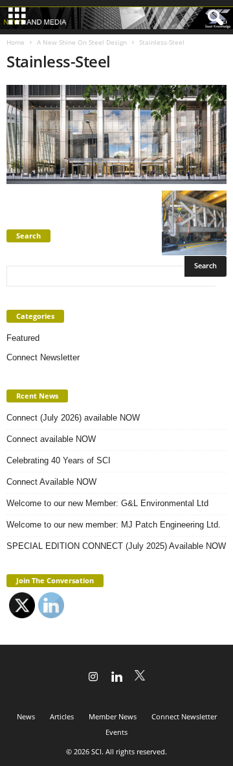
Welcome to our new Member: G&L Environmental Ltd (107, 503)
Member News (113, 716)
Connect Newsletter (43, 357)
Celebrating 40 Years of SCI (58, 460)
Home (15, 42)
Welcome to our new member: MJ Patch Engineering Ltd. (113, 524)
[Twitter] (139, 678)
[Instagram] (93, 678)
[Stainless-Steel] (116, 134)
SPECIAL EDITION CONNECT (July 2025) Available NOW (116, 546)
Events (116, 732)
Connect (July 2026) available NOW (73, 418)
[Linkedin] (116, 678)
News (26, 716)
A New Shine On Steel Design (82, 42)
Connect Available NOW (51, 482)
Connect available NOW (51, 439)
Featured (22, 338)
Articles (62, 716)
